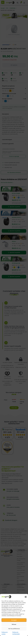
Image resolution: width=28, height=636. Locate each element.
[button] (25, 597)
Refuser (14, 624)
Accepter (14, 620)
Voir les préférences (14, 628)
